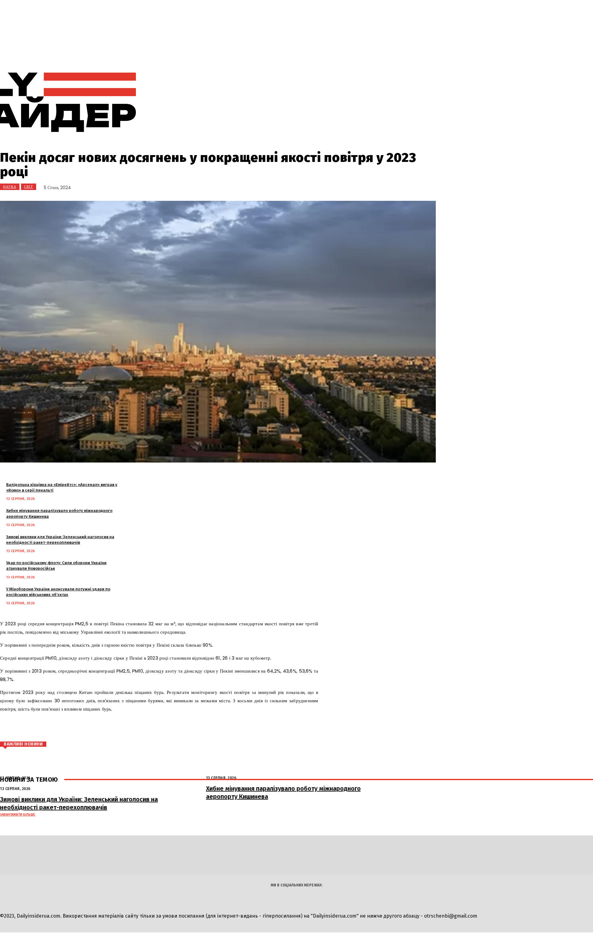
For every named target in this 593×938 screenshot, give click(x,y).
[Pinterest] (83, 727)
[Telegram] (340, 102)
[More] (124, 727)
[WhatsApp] (101, 727)
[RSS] (326, 102)
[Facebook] (45, 727)
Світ (28, 186)
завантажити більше (17, 815)
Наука (9, 186)
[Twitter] (64, 727)
